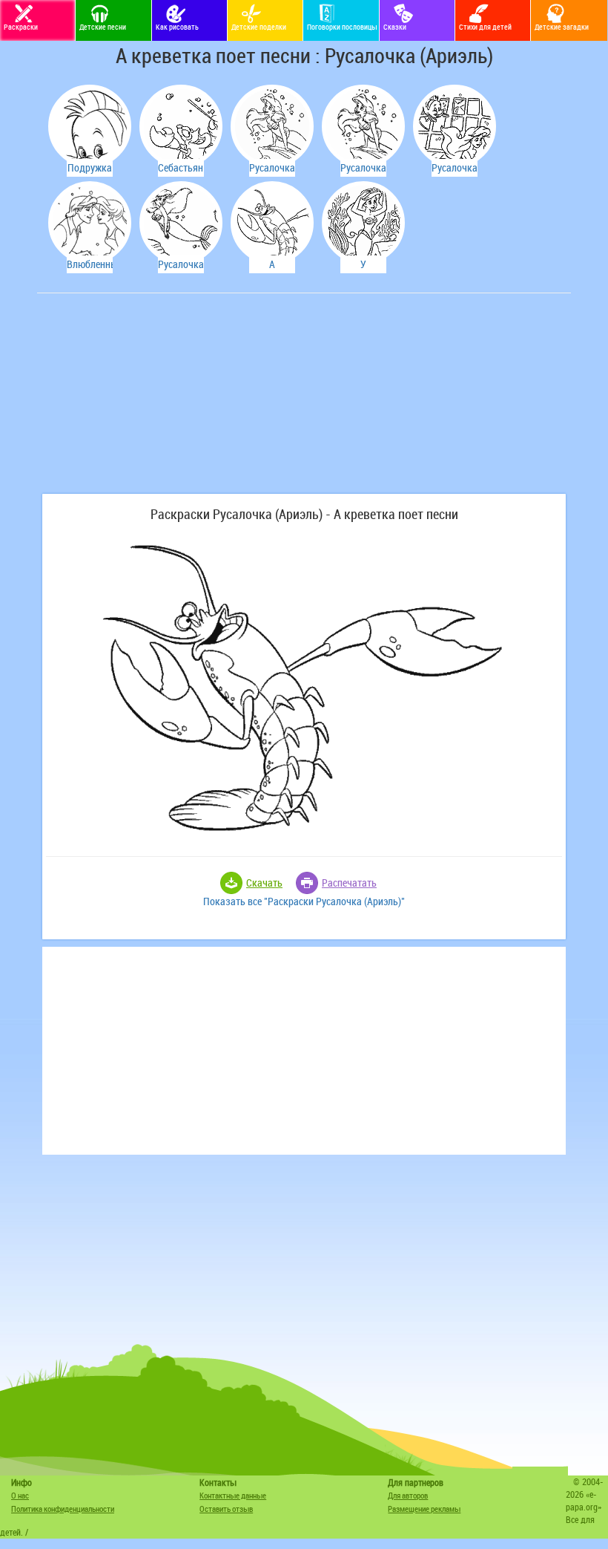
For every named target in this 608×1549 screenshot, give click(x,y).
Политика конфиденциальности (62, 1508)
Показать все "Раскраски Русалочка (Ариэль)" (304, 901)
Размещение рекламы (424, 1508)
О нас (20, 1495)
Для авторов (408, 1495)
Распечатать (349, 882)
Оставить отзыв (226, 1508)
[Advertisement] (152, 401)
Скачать (264, 882)
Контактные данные (232, 1495)
